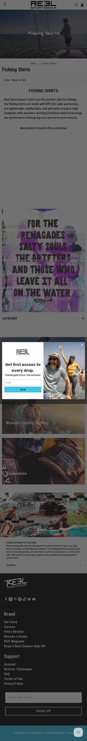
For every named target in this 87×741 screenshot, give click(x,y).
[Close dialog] (82, 345)
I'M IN (23, 389)
